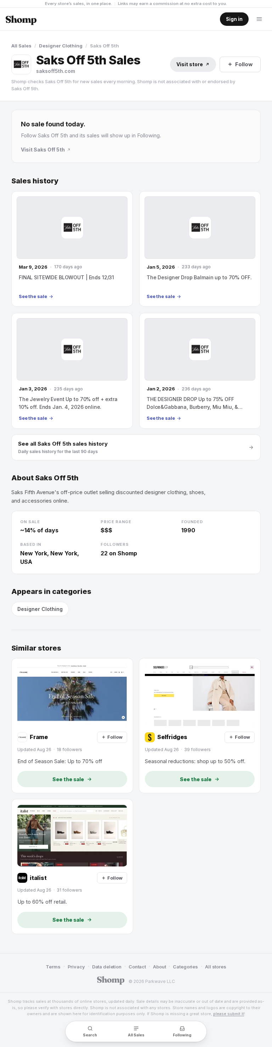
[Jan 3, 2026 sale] (72, 370)
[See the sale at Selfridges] (199, 725)
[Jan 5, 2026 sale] (200, 248)
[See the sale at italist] (72, 866)
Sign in (234, 19)
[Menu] (259, 19)
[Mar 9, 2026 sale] (72, 248)
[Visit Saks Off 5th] (21, 64)
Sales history (34, 181)
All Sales (21, 45)
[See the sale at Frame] (72, 725)
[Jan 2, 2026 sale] (200, 370)
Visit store (189, 64)
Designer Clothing (61, 45)
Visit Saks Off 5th (43, 150)
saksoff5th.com (55, 71)
